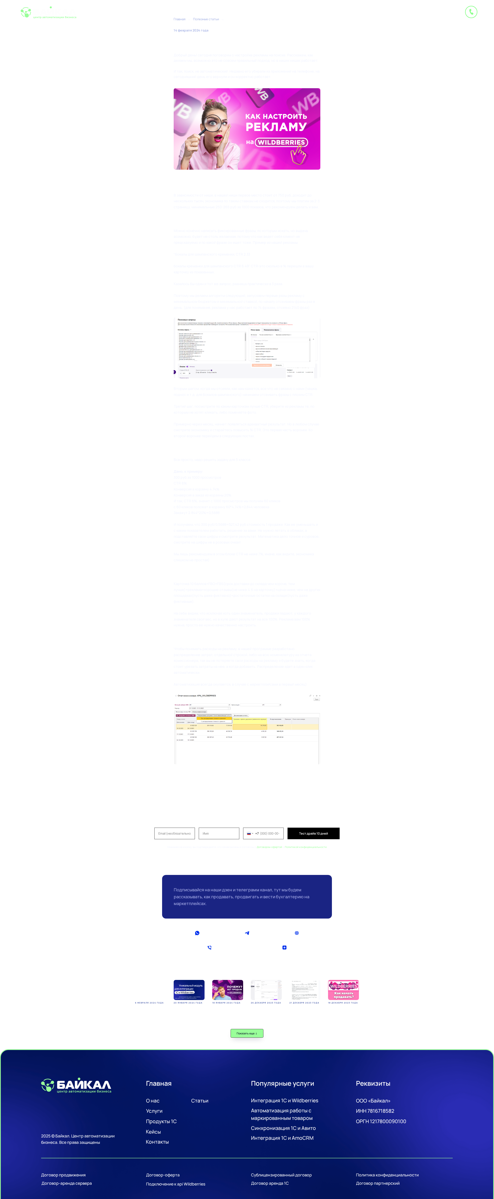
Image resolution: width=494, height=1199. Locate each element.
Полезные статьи (206, 19)
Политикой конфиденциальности (306, 847)
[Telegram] (246, 933)
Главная (179, 19)
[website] (296, 933)
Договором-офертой (269, 847)
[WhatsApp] (197, 933)
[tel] (210, 947)
